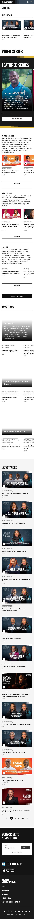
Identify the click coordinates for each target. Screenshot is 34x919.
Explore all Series (17, 296)
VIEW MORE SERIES (17, 119)
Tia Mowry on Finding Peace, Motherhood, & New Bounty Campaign (16, 811)
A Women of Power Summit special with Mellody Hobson (11, 446)
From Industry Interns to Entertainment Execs (16, 724)
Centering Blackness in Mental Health (14, 666)
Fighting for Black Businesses (11, 638)
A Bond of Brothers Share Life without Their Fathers (10, 351)
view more (17, 183)
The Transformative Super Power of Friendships (10, 171)
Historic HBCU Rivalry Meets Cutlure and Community (11, 36)
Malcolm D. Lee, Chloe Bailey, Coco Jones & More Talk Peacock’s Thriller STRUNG (16, 695)
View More (17, 327)
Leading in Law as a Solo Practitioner (14, 523)
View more (17, 373)
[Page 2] (27, 818)
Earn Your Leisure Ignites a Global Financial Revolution (11, 272)
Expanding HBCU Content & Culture (13, 752)
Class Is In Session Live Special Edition (14, 551)
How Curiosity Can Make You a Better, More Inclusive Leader (11, 226)
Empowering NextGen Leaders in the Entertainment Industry (14, 609)
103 (22, 818)
